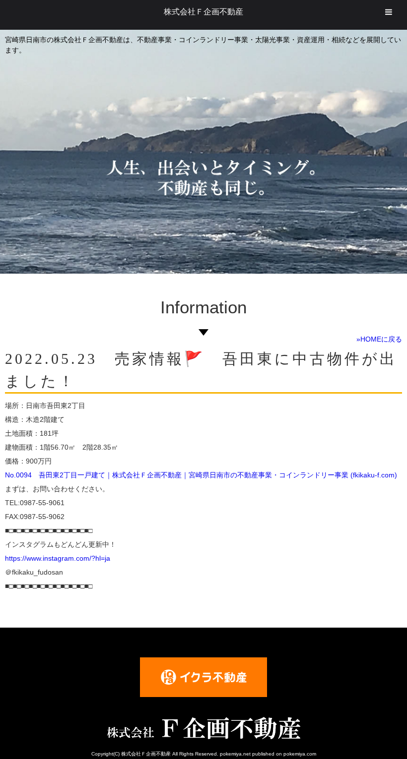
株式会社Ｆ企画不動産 (203, 11)
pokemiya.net (235, 754)
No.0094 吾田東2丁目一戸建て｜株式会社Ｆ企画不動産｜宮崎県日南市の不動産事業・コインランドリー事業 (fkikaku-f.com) (201, 475)
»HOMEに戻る (379, 339)
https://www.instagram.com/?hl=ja (57, 558)
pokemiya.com (299, 754)
